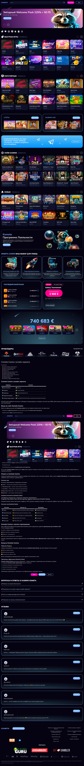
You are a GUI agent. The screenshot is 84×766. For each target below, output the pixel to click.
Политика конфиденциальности (74, 734)
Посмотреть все (23, 36)
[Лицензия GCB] (12, 740)
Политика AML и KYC (56, 734)
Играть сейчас (35, 117)
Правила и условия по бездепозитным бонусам (56, 728)
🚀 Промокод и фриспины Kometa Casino (10, 378)
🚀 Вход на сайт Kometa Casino (9, 368)
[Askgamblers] (40, 750)
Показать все (42, 338)
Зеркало (50, 574)
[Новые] (15, 32)
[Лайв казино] (9, 32)
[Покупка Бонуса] (19, 32)
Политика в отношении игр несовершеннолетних (56, 732)
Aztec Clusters (12, 287)
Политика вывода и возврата (74, 727)
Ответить (77, 613)
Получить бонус (7, 18)
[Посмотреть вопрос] (82, 583)
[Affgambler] (61, 750)
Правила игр (56, 739)
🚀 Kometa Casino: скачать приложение (10, 374)
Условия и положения (74, 739)
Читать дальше (50, 305)
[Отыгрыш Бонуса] (22, 32)
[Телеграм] (20, 740)
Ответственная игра (56, 736)
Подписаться (76, 141)
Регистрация (71, 2)
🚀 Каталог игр (5, 370)
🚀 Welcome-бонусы (6, 377)
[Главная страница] (4, 2)
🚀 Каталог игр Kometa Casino (8, 373)
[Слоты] (6, 32)
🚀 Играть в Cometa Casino (8, 369)
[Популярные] (12, 32)
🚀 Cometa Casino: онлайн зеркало (9, 366)
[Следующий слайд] (8, 25)
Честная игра (74, 736)
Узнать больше (6, 244)
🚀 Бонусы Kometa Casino (7, 375)
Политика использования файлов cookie (74, 732)
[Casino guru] (20, 750)
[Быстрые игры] (2, 32)
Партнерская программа (18, 728)
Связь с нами (56, 741)
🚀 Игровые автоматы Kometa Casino (10, 372)
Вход (79, 2)
